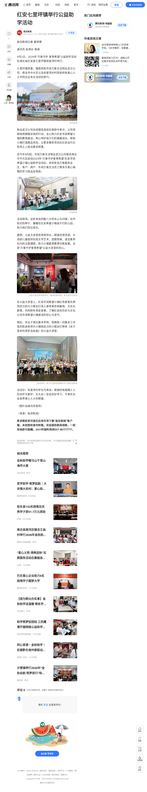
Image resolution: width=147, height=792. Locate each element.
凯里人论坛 (22, 657)
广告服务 (69, 771)
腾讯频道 (55, 775)
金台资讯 (21, 473)
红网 (19, 519)
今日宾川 (21, 611)
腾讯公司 (43, 783)
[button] (122, 25)
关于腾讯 (21, 771)
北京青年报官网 (24, 634)
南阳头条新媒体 (24, 542)
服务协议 (43, 771)
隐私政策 (52, 771)
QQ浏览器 (46, 775)
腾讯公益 (37, 775)
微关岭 (20, 680)
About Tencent (32, 771)
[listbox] (47, 566)
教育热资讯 (22, 496)
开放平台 (60, 771)
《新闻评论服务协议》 (55, 690)
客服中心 (64, 775)
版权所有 (50, 783)
